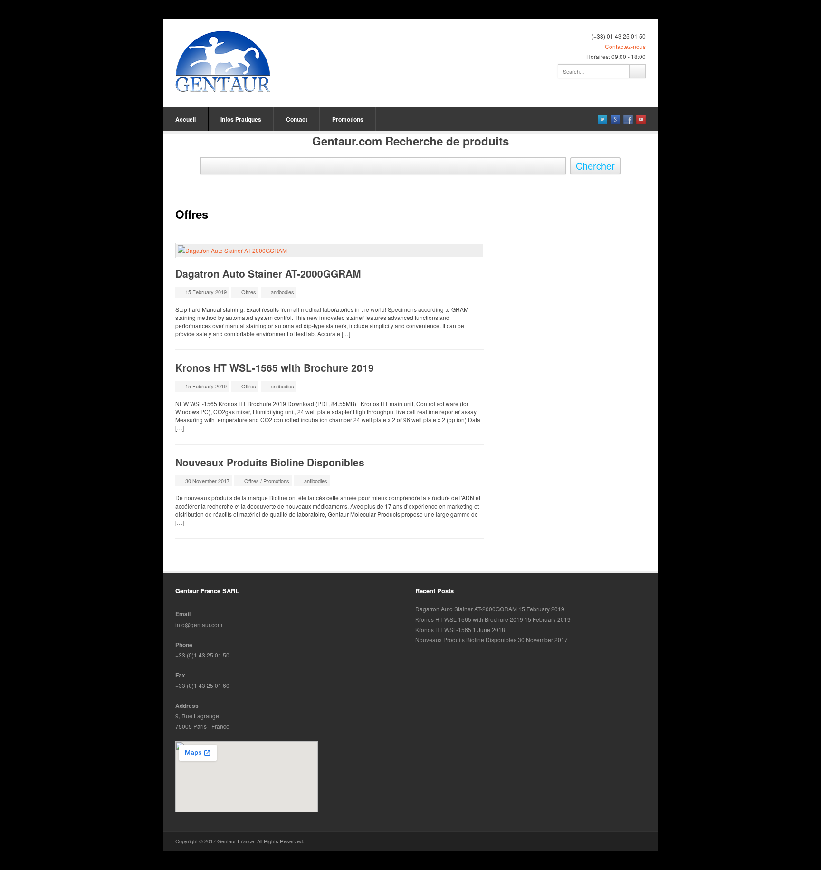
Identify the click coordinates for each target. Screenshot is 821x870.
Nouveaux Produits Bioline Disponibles (269, 462)
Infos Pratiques (240, 119)
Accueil (185, 119)
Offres (248, 292)
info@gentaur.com (198, 624)
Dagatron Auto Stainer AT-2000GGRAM (268, 273)
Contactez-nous (625, 46)
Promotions (347, 119)
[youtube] (641, 119)
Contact (296, 119)
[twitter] (602, 119)
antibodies (282, 292)
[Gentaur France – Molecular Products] (222, 62)
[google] (615, 119)
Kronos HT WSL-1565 (443, 630)
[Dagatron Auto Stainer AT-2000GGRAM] (329, 250)
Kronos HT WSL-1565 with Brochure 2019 (274, 367)
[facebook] (628, 119)
